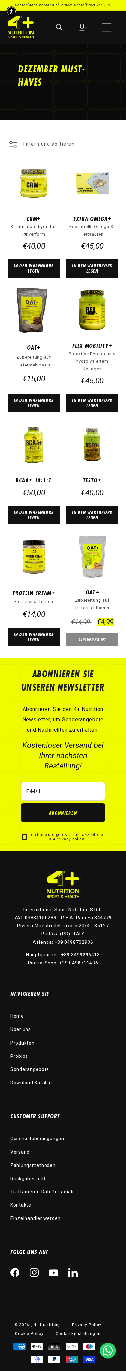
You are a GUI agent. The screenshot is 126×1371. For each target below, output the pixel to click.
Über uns (20, 1029)
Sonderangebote (29, 1069)
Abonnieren (63, 812)
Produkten (22, 1043)
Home (17, 1016)
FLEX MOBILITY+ (92, 345)
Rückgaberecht (27, 1178)
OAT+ (34, 347)
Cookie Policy (29, 1333)
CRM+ (34, 218)
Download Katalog (31, 1082)
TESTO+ (92, 480)
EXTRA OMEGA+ (92, 218)
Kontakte (20, 1205)
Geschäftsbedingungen (37, 1138)
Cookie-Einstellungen (78, 1333)
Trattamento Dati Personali (42, 1191)
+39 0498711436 (78, 962)
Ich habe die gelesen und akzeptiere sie (66, 836)
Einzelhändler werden (35, 1218)
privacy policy (70, 839)
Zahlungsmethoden (33, 1165)
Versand (20, 1152)
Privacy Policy (87, 1325)
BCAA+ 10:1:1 (34, 480)
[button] (107, 27)
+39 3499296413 (80, 954)
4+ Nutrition (46, 1325)
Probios (19, 1056)
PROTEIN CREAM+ (34, 593)
